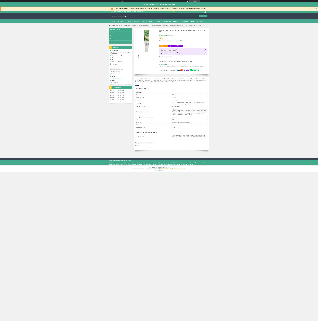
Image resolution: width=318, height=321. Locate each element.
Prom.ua (167, 167)
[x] (138, 86)
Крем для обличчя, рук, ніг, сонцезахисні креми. (137, 25)
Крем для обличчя (156, 25)
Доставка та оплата (115, 38)
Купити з (173, 46)
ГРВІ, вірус (158, 21)
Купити (164, 46)
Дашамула (185, 21)
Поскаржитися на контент (166, 168)
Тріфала (144, 21)
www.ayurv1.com (127, 160)
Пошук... (203, 16)
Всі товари (120, 21)
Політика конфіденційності (179, 168)
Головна (113, 21)
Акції (129, 21)
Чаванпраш (136, 21)
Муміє (151, 21)
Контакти (200, 21)
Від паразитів (167, 21)
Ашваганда (176, 21)
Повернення (113, 42)
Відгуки (112, 35)
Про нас (193, 21)
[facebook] (136, 86)
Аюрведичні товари (117, 25)
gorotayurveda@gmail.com (116, 78)
